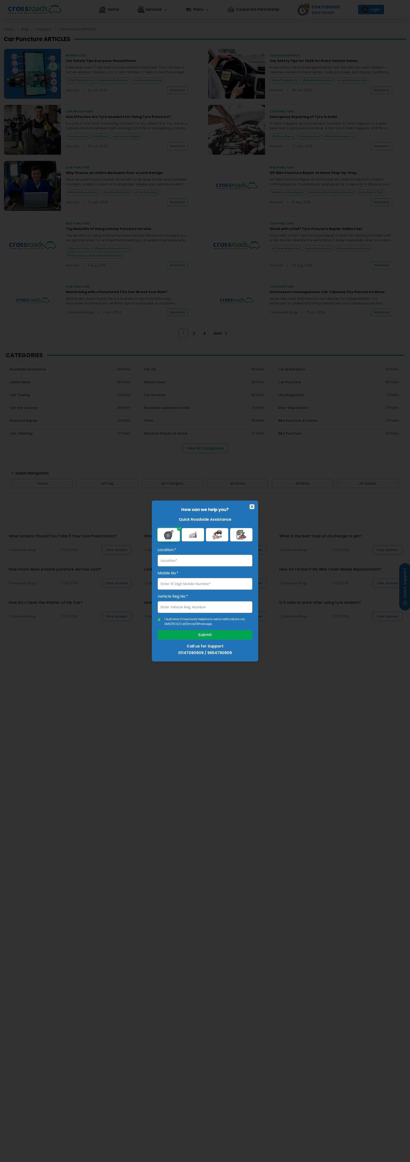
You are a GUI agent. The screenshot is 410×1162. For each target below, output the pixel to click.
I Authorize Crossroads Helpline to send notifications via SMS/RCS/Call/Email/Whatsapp (204, 621)
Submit (205, 634)
